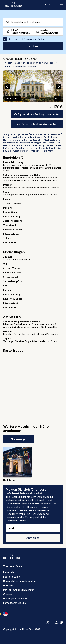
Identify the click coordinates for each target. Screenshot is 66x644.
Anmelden (33, 537)
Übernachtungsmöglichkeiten (19, 581)
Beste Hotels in (11, 576)
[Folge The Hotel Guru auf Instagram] (56, 622)
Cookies (7, 594)
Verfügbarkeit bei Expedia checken (37, 124)
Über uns (8, 585)
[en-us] (5, 614)
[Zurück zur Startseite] (13, 4)
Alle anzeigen (18, 439)
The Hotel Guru (12, 566)
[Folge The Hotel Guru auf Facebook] (52, 622)
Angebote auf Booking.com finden (27, 39)
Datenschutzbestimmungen (18, 589)
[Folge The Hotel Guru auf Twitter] (48, 622)
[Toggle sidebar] (61, 4)
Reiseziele (8, 572)
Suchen (33, 46)
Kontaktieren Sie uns (14, 603)
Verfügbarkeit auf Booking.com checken (37, 114)
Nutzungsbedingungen (15, 598)
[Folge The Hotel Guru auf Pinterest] (61, 622)
